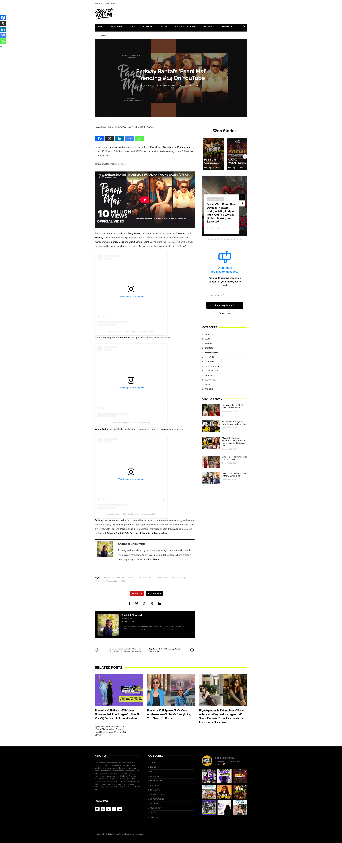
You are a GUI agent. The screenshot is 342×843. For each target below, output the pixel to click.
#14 (139, 577)
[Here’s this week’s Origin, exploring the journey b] (240, 807)
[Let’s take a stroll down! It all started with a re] (209, 776)
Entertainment (215, 199)
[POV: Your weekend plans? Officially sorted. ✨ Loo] (240, 776)
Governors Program (185, 27)
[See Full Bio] (158, 559)
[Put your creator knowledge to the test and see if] (224, 776)
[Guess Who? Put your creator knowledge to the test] (224, 807)
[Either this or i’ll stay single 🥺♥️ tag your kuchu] (224, 792)
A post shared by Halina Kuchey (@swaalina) (131, 422)
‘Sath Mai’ (131, 577)
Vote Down (156, 593)
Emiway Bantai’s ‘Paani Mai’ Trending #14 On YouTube (131, 127)
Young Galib (111, 581)
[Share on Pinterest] (152, 603)
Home (97, 35)
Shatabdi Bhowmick (168, 85)
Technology (210, 380)
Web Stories (116, 27)
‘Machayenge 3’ (108, 577)
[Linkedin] (119, 137)
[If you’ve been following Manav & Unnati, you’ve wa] (209, 792)
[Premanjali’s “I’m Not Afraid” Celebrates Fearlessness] (211, 410)
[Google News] (129, 137)
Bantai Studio (149, 577)
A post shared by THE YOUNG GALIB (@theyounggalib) (131, 514)
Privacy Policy (109, 4)
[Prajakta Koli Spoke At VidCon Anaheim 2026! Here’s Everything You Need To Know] (171, 690)
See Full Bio (150, 559)
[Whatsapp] (139, 137)
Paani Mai (176, 577)
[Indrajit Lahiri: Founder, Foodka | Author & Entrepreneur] (211, 478)
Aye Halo (209, 334)
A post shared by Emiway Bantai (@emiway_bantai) (131, 331)
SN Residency (148, 27)
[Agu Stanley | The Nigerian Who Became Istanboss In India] (211, 426)
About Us (98, 4)
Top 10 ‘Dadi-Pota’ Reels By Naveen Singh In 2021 (165, 650)
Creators (209, 348)
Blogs (101, 27)
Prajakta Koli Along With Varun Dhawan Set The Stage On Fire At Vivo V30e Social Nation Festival (117, 714)
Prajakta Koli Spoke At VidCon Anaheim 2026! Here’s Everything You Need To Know (169, 714)
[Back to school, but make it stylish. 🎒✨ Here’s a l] (240, 792)
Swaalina (100, 581)
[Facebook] (99, 137)
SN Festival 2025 (212, 371)
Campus (165, 27)
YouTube (123, 581)
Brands (208, 343)
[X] (109, 137)
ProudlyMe (210, 362)
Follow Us (227, 27)
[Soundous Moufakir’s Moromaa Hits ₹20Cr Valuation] (211, 462)
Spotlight (209, 375)
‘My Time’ (121, 577)
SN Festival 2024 (212, 366)
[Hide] (1, 46)
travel (208, 384)
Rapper (185, 577)
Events (132, 27)
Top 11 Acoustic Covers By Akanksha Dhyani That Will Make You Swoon (124, 650)
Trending (209, 389)
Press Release (209, 27)
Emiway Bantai (163, 577)
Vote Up (138, 593)
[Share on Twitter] (136, 603)
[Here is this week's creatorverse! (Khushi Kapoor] (209, 807)
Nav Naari (209, 357)
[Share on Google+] (144, 603)
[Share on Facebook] (129, 603)
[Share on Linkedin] (159, 603)
